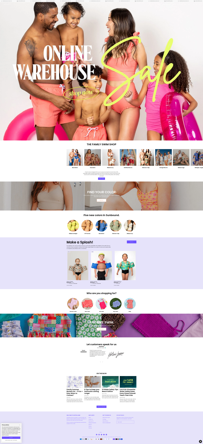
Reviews (90, 428)
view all (101, 200)
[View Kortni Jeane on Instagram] (101, 434)
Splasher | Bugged (70, 281)
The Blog (104, 419)
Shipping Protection (92, 422)
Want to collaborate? (107, 422)
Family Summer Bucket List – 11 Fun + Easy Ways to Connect (75, 392)
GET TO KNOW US (107, 415)
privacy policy (16, 428)
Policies (90, 426)
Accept (11, 437)
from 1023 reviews (101, 347)
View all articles (101, 406)
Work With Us (105, 421)
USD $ (100, 432)
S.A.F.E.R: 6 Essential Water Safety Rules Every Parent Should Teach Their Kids (127, 392)
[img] (101, 346)
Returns (90, 424)
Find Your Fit (91, 421)
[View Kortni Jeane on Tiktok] (106, 434)
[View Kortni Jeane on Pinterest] (99, 434)
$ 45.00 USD (118, 283)
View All (132, 241)
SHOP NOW (101, 329)
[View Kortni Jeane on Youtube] (104, 434)
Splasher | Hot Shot (93, 281)
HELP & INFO (91, 415)
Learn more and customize (11, 440)
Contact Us (91, 419)
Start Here (101, 178)
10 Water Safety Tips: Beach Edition (110, 390)
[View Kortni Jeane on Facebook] (96, 434)
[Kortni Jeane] (7, 4)
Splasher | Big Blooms (117, 281)
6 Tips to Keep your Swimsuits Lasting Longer (91, 391)
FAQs (90, 417)
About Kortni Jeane (106, 417)
